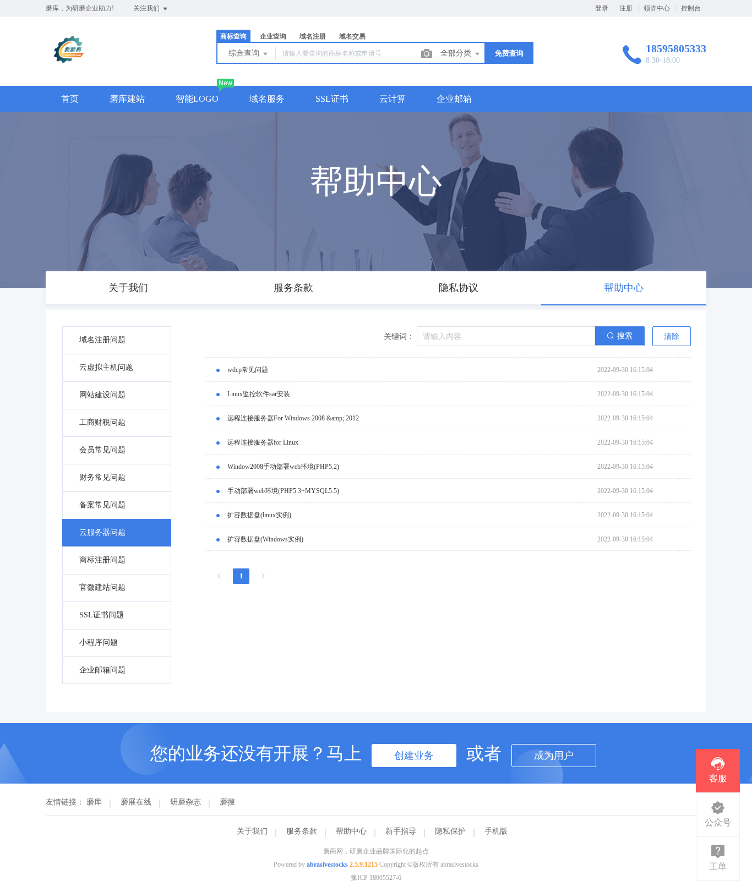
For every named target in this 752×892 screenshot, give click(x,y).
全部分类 (456, 53)
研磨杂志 (185, 802)
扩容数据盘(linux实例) (259, 515)
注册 (626, 8)
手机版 (496, 831)
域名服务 (267, 98)
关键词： (399, 336)
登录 (601, 8)
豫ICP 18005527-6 (376, 878)
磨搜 (227, 802)
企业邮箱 (454, 98)
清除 (671, 336)
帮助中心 (351, 831)
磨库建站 (127, 98)
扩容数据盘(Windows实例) (265, 539)
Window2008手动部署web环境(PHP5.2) (283, 466)
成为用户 (554, 755)
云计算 (392, 98)
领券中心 (657, 8)
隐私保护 (450, 831)
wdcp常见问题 (247, 370)
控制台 (691, 8)
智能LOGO (197, 98)
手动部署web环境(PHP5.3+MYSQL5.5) (283, 491)
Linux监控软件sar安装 (258, 394)
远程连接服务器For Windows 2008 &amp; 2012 (293, 418)
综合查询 (244, 53)
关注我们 (147, 8)
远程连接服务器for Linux (262, 442)
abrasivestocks (327, 864)
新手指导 (400, 831)
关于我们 (252, 831)
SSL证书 (331, 98)
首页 (70, 98)
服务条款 (301, 831)
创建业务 (414, 755)
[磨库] (70, 63)
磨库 (94, 802)
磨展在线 (136, 802)
